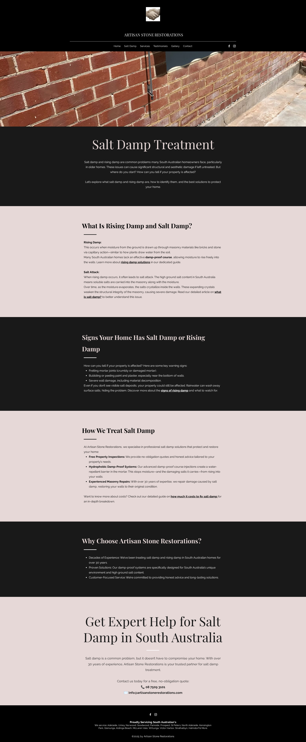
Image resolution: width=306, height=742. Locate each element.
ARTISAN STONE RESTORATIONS (153, 34)
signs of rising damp (174, 390)
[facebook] (229, 46)
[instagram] (234, 46)
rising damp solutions (135, 262)
